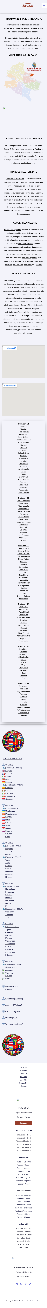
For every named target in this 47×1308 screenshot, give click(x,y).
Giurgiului (23, 620)
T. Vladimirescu (23, 710)
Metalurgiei (23, 641)
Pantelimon (23, 524)
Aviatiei (24, 461)
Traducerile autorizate (15, 179)
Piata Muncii (23, 577)
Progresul (23, 638)
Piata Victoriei (23, 442)
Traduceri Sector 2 (23, 1138)
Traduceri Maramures (23, 1211)
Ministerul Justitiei (25, 244)
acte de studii (16, 261)
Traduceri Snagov (23, 1168)
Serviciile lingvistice (12, 280)
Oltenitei (23, 622)
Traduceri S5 (23, 646)
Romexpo (23, 466)
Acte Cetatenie (23, 1244)
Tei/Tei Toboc (23, 517)
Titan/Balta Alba (23, 583)
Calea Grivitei (23, 453)
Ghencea (23, 715)
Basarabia (23, 580)
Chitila (23, 474)
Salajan (24, 588)
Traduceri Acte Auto (23, 1229)
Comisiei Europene (31, 308)
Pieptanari (23, 668)
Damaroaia (23, 477)
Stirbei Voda (23, 434)
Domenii (23, 456)
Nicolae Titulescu (23, 440)
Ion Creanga (24, 28)
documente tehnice (32, 207)
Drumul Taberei (23, 707)
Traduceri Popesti (23, 1184)
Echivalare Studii (23, 1238)
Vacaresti (23, 630)
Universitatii (23, 426)
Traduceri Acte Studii (24, 1235)
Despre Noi (23, 1083)
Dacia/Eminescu (23, 501)
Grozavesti (23, 686)
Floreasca (23, 514)
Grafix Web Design (35, 1301)
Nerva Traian (23, 559)
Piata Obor (23, 519)
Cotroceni (23, 652)
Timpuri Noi (23, 609)
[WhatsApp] (26, 1284)
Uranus (23, 660)
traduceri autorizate (15, 203)
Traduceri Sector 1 (23, 1135)
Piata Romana (23, 432)
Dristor (23, 572)
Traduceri (23, 1070)
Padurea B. (23, 490)
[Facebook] (17, 1284)
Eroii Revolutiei (23, 617)
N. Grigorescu (23, 585)
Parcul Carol (23, 612)
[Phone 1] (30, 1284)
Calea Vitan (23, 567)
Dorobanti (23, 448)
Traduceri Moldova (23, 1205)
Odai (23, 678)
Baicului (23, 527)
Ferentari (23, 670)
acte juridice (18, 265)
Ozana (23, 593)
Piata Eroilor (23, 654)
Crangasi (23, 694)
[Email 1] (21, 1284)
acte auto (38, 203)
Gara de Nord (23, 437)
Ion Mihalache (23, 469)
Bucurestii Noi (23, 479)
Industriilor (23, 599)
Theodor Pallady (23, 596)
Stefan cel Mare (23, 511)
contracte (28, 265)
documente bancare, (12, 210)
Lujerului (23, 702)
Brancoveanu (23, 625)
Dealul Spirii (23, 649)
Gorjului (23, 705)
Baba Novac (24, 575)
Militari (23, 699)
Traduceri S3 (23, 546)
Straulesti (23, 482)
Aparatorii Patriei (23, 636)
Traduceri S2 (23, 498)
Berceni (23, 628)
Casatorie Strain (23, 1241)
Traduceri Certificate (23, 1232)
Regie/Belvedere (23, 691)
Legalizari (23, 1074)
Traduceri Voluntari (23, 1162)
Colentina (23, 530)
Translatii (23, 1077)
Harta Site (23, 1067)
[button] (23, 1123)
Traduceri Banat (23, 1217)
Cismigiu (23, 429)
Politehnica (23, 689)
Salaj (24, 673)
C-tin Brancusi (23, 713)
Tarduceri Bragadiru (23, 1181)
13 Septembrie (23, 657)
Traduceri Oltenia (23, 1198)
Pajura (23, 471)
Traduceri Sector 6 (23, 1151)
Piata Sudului (23, 633)
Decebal (23, 562)
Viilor (23, 665)
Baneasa (23, 487)
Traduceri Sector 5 (23, 1147)
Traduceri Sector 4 (23, 1144)
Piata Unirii (23, 607)
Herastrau (23, 464)
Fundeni (23, 532)
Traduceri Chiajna (23, 1174)
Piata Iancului (23, 506)
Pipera (23, 540)
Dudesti (23, 564)
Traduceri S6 (23, 683)
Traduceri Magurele (23, 1178)
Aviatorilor (23, 450)
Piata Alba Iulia (23, 556)
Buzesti (23, 445)
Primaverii (23, 458)
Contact (24, 1086)
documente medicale (15, 207)
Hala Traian (23, 503)
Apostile (23, 1080)
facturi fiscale (27, 210)
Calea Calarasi (23, 554)
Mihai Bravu (23, 570)
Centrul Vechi (23, 548)
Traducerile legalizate (12, 230)
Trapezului (23, 591)
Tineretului (23, 615)
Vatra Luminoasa (23, 522)
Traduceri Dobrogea (23, 1201)
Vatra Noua (23, 485)
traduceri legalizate (29, 258)
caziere (39, 265)
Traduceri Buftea (23, 1171)
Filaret (23, 662)
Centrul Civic (23, 551)
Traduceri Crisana (23, 1214)
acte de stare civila (30, 261)
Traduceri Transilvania (23, 1208)
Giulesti (23, 697)
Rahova (23, 675)
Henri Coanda (23, 493)
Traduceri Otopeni (23, 1165)
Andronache (23, 538)
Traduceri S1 (23, 424)
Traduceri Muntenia (23, 1195)
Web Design (23, 1247)
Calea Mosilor (23, 509)
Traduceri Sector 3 (23, 1141)
